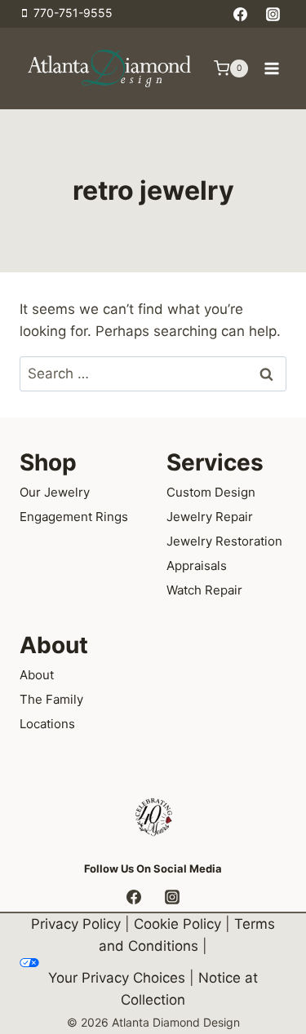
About (37, 675)
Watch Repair (204, 590)
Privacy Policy (76, 924)
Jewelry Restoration (224, 541)
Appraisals (196, 565)
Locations (47, 723)
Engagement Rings (74, 516)
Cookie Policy (177, 924)
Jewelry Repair (209, 516)
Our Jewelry (55, 492)
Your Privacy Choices (116, 978)
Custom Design (210, 492)
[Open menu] (271, 68)
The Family (51, 699)
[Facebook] (241, 14)
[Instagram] (272, 14)
